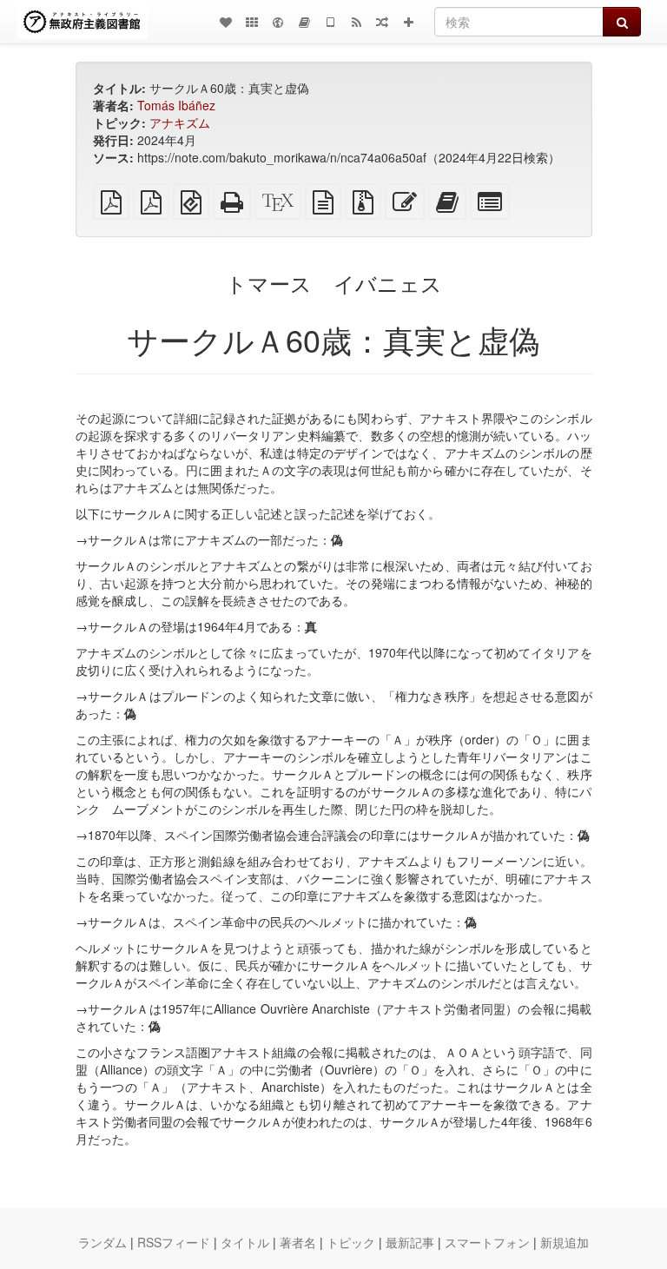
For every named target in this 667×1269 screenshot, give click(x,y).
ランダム (102, 1242)
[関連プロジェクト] (252, 21)
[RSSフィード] (356, 21)
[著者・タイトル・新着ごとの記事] (226, 21)
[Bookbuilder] (304, 21)
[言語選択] (278, 21)
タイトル (245, 1242)
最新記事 (410, 1242)
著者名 (298, 1242)
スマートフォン (487, 1242)
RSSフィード (173, 1242)
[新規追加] (408, 21)
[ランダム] (382, 21)
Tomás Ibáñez (176, 105)
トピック (351, 1242)
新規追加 (564, 1242)
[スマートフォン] (330, 21)
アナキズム (179, 122)
